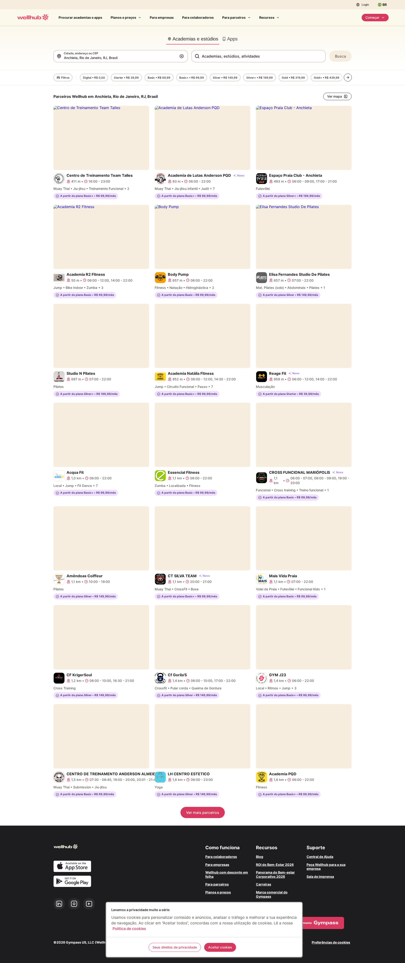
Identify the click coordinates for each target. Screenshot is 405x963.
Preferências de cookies (331, 942)
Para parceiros (234, 17)
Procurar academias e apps (80, 17)
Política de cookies (129, 928)
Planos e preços (123, 17)
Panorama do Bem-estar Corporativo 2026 (275, 874)
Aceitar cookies (220, 947)
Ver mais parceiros (202, 812)
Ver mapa (334, 96)
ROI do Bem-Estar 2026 (275, 865)
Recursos (266, 17)
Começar (372, 17)
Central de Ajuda (320, 857)
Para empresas (162, 17)
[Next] (348, 77)
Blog (259, 857)
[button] (182, 56)
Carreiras (263, 884)
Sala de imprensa (320, 876)
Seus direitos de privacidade (175, 947)
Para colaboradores (198, 17)
